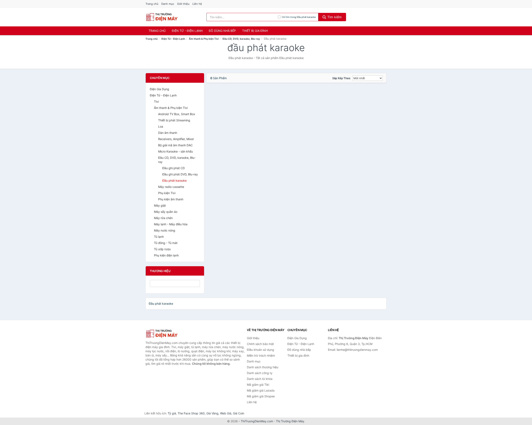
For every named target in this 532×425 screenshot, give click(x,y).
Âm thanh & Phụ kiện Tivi (204, 38)
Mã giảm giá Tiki (258, 384)
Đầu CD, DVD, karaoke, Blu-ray (241, 38)
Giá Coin (238, 413)
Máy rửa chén (163, 218)
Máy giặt (160, 205)
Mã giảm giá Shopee (261, 396)
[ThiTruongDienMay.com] (161, 17)
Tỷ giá (172, 413)
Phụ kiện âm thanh (170, 199)
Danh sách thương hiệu (262, 367)
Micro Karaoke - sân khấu (175, 151)
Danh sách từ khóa (259, 379)
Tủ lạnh (159, 236)
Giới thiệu (183, 3)
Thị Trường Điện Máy (290, 421)
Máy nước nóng (164, 230)
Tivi (156, 101)
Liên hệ (197, 3)
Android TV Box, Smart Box (176, 114)
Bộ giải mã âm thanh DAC (175, 145)
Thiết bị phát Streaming (174, 120)
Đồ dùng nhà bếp (222, 30)
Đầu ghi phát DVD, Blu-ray (180, 174)
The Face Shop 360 (191, 413)
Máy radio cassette (171, 186)
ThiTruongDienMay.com (257, 421)
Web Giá (225, 413)
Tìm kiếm (334, 17)
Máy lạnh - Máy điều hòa (170, 224)
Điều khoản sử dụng (260, 349)
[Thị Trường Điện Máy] (166, 333)
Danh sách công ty (259, 373)
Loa (160, 126)
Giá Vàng (212, 413)
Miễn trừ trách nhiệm (261, 355)
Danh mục (167, 3)
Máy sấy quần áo (165, 211)
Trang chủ (151, 3)
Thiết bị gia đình (255, 30)
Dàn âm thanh (167, 132)
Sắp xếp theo (341, 78)
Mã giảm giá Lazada (261, 390)
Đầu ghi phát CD (173, 168)
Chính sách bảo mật (260, 344)
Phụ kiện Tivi (166, 193)
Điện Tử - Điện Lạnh (187, 30)
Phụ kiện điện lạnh (166, 255)
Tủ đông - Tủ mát (165, 243)
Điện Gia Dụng (159, 89)
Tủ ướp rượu (162, 249)
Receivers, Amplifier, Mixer (176, 139)
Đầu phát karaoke (174, 180)
